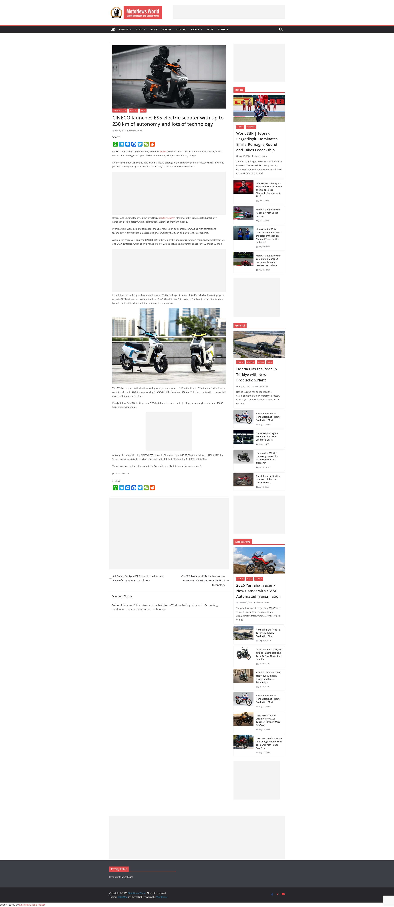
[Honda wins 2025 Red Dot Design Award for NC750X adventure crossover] (243, 460)
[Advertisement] (229, 12)
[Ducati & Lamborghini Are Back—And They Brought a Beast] (243, 439)
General (166, 29)
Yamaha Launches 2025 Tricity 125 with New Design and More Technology (268, 677)
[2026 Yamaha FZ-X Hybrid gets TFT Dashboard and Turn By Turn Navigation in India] (243, 656)
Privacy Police (126, 876)
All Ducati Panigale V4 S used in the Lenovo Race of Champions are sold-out (138, 578)
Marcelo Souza (135, 130)
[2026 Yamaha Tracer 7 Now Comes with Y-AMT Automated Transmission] (259, 560)
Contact (223, 29)
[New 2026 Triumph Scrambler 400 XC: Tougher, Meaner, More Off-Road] (243, 722)
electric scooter (167, 217)
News (154, 29)
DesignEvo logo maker (32, 904)
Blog (210, 29)
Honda (261, 362)
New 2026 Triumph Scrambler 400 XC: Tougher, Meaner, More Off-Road (268, 720)
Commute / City (120, 110)
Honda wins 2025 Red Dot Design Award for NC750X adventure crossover (267, 458)
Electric (181, 29)
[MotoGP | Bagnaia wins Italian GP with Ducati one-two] (243, 215)
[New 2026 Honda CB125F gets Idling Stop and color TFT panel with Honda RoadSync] (243, 745)
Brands (123, 29)
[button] (129, 29)
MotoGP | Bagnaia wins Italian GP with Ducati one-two (268, 213)
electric (164, 151)
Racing (195, 29)
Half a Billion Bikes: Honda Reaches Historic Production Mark (268, 416)
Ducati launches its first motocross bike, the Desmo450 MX (268, 479)
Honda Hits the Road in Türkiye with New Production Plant (256, 374)
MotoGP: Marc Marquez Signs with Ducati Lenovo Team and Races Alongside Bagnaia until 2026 (269, 190)
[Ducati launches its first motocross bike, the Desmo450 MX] (243, 482)
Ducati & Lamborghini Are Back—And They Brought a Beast (267, 436)
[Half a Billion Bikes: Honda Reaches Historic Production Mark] (243, 419)
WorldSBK (251, 127)
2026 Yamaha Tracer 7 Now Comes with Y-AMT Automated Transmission (258, 591)
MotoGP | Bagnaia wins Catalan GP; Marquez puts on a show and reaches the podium (268, 260)
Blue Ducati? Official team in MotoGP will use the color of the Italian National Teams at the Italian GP (268, 236)
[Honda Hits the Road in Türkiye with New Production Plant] (259, 344)
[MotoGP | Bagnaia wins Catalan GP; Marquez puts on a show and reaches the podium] (243, 262)
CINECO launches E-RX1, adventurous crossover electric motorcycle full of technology (203, 580)
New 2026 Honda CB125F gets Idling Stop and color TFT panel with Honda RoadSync (269, 743)
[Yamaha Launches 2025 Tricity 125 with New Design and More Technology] (243, 679)
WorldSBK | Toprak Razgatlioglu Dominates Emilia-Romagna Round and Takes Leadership (257, 141)
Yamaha (259, 579)
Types (139, 29)
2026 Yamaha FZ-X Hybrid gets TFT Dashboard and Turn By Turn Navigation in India (269, 654)
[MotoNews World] (113, 29)
